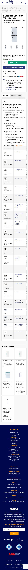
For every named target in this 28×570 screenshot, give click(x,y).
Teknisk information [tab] (7, 98)
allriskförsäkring (20, 521)
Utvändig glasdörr (18, 160)
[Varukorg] (25, 3)
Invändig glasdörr (18, 151)
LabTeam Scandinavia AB (11, 567)
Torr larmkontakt (18, 283)
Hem (2, 7)
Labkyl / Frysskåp (12, 73)
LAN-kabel (17, 292)
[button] (2, 2)
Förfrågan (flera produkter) (17, 63)
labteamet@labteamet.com (14, 479)
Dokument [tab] (16, 98)
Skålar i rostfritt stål (19, 195)
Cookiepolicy (19, 560)
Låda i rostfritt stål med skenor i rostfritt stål (19, 223)
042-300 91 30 (12, 87)
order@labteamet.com (14, 468)
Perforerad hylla (18, 178)
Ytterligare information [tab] (16, 95)
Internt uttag (17, 248)
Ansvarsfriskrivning (19, 564)
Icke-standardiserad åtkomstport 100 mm (19, 326)
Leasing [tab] (22, 98)
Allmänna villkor (9, 560)
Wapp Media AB (19, 567)
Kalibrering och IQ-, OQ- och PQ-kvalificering (19, 258)
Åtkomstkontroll (18, 331)
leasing (12, 521)
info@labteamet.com (11, 89)
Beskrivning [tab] (6, 95)
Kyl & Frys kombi (9, 7)
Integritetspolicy (8, 564)
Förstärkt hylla (18, 186)
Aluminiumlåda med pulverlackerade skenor (19, 206)
